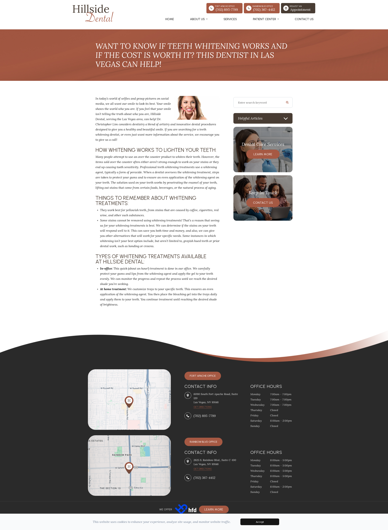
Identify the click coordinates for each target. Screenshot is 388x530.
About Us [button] (197, 19)
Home (169, 19)
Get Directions (203, 468)
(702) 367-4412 (204, 478)
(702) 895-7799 (205, 416)
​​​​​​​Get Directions (203, 407)
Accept (260, 521)
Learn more (213, 509)
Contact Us (304, 19)
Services (230, 19)
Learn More (263, 154)
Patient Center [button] (264, 19)
